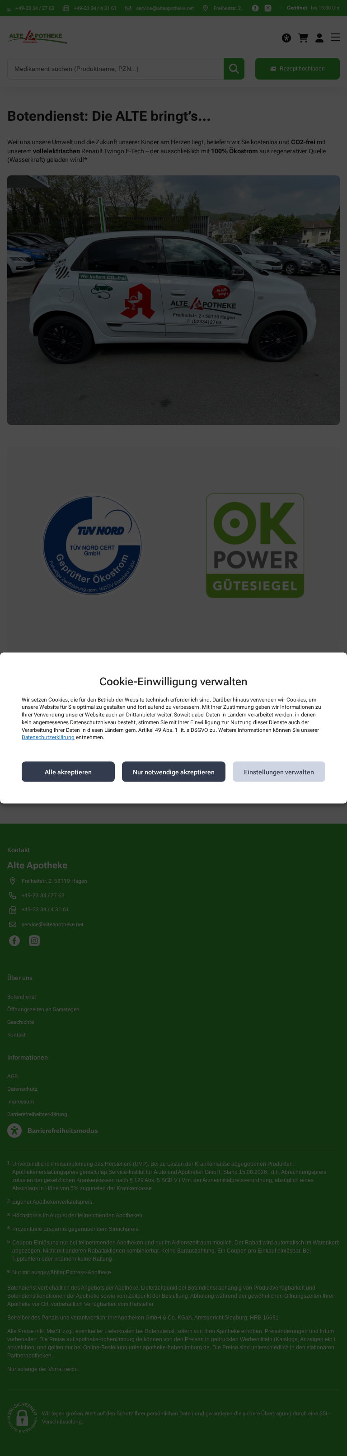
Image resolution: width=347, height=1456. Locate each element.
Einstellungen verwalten (279, 771)
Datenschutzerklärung (48, 737)
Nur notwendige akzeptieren (174, 771)
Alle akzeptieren (68, 771)
